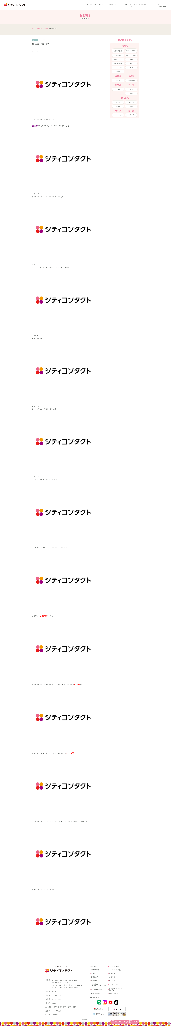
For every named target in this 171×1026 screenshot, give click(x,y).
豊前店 (131, 59)
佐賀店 (118, 80)
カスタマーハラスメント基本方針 (117, 989)
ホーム (33, 28)
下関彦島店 (131, 115)
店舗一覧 (135, 1021)
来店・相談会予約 (120, 1021)
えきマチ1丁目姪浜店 (131, 50)
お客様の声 (94, 977)
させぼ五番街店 (131, 80)
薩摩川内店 (131, 102)
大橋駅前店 (39, 28)
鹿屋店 (131, 106)
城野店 (131, 67)
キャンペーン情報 (115, 970)
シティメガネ (123, 5)
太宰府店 (131, 63)
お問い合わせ (95, 993)
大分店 (131, 89)
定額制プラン (113, 5)
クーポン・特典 (92, 5)
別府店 (131, 93)
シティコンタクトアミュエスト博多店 (118, 50)
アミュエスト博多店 (58, 980)
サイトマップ (113, 993)
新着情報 (45, 28)
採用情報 (112, 980)
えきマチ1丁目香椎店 (131, 55)
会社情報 (112, 977)
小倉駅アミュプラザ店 (118, 59)
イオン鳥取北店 (118, 115)
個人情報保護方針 (96, 989)
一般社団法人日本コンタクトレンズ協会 (98, 984)
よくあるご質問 (114, 984)
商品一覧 (112, 973)
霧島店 (118, 106)
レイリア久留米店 (118, 63)
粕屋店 (118, 71)
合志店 (118, 89)
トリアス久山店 (118, 67)
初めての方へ (95, 966)
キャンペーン (102, 5)
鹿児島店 (118, 102)
